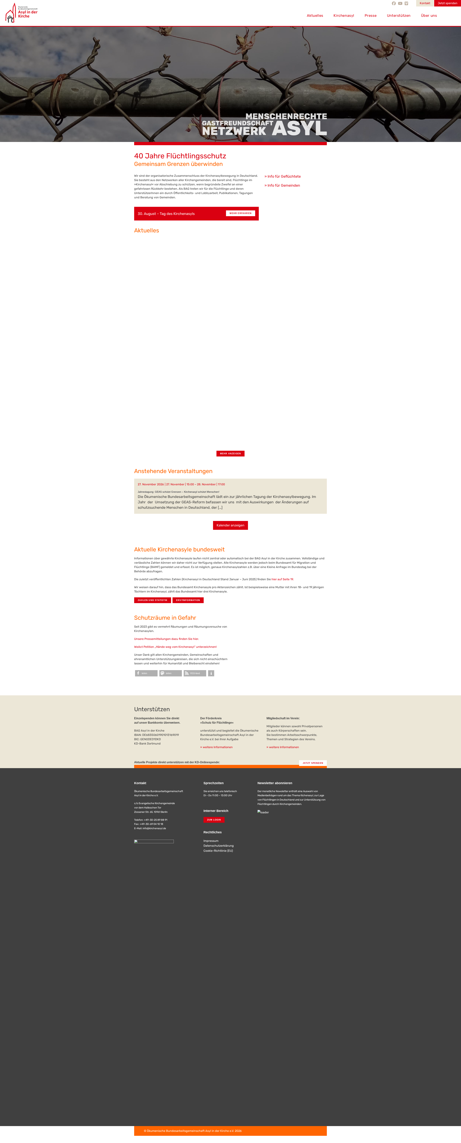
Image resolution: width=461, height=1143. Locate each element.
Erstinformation (188, 600)
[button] (146, 673)
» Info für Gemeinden (282, 185)
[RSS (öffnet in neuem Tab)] (411, 3)
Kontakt (425, 3)
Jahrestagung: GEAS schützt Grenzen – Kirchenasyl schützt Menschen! (178, 491)
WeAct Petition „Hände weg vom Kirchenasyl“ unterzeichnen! (175, 647)
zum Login (214, 820)
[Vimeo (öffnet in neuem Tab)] (406, 3)
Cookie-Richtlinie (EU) (218, 850)
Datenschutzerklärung (218, 845)
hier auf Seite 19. (283, 579)
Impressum (210, 841)
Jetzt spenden (447, 3)
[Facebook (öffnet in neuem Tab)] (394, 3)
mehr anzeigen (230, 453)
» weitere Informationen (216, 747)
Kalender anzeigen (230, 525)
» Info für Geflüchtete (283, 176)
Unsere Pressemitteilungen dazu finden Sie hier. (166, 639)
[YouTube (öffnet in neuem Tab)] (400, 3)
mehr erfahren (241, 213)
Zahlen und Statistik (152, 600)
